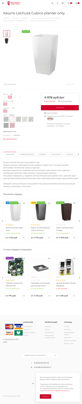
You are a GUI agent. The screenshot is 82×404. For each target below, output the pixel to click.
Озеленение (49, 332)
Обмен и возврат (70, 340)
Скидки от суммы (29, 332)
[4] (72, 84)
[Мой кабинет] (63, 3)
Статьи (47, 329)
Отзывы (42, 154)
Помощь (68, 322)
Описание (10, 154)
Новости (48, 326)
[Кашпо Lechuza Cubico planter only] (46, 54)
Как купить (56, 154)
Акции (25, 335)
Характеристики (26, 154)
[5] (74, 84)
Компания (28, 322)
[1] (66, 84)
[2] (68, 84)
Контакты (26, 329)
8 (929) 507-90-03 (41, 363)
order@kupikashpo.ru (42, 367)
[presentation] (2, 221)
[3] (70, 84)
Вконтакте (33, 383)
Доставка (67, 329)
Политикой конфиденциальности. (57, 390)
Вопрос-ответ (69, 343)
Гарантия (67, 337)
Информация (51, 322)
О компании (27, 326)
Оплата (70, 154)
